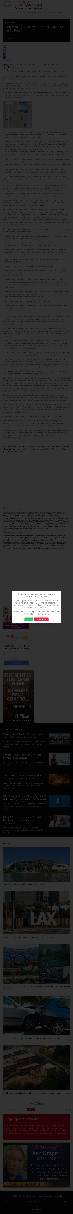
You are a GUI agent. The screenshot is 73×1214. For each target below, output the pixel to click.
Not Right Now (41, 619)
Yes (29, 619)
